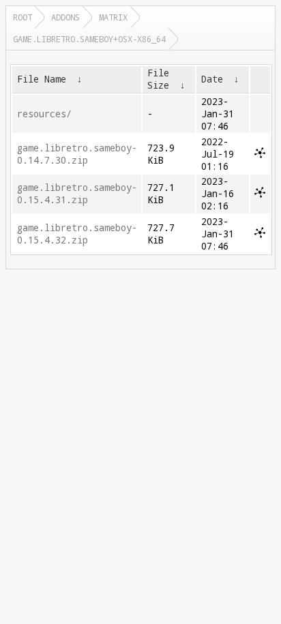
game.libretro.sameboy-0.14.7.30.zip (77, 154)
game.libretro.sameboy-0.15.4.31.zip (77, 193)
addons (65, 17)
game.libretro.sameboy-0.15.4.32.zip (77, 234)
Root (22, 17)
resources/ (44, 114)
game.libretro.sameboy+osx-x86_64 (89, 38)
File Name (41, 79)
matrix (113, 17)
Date (212, 79)
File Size (158, 79)
